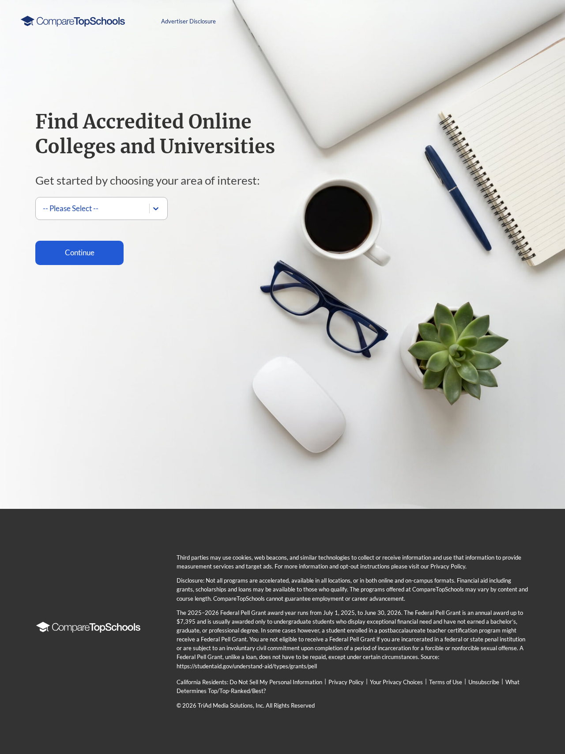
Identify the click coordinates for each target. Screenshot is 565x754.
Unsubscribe (483, 682)
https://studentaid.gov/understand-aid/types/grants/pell (247, 666)
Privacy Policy (346, 682)
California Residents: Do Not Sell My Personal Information (249, 682)
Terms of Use (445, 682)
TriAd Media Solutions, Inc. (231, 705)
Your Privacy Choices (396, 682)
